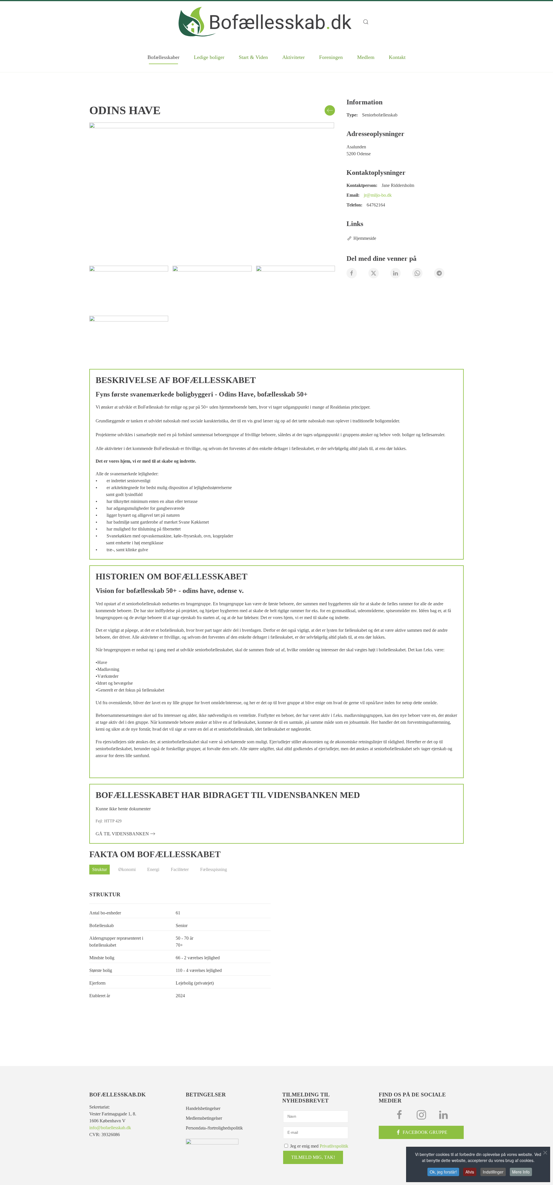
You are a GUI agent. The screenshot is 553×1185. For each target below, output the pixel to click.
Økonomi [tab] (127, 869)
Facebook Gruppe (425, 1132)
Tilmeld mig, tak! (313, 1157)
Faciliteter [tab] (180, 869)
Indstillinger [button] (493, 1172)
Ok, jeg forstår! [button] (443, 1172)
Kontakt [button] (397, 57)
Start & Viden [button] (253, 57)
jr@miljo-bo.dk (378, 195)
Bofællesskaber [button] (163, 57)
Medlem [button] (365, 57)
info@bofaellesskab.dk (110, 1127)
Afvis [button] (469, 1172)
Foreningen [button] (331, 57)
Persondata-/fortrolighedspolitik (214, 1127)
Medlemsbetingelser (204, 1118)
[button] (368, 22)
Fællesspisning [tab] (213, 869)
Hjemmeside (364, 238)
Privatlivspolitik (334, 1146)
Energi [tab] (153, 869)
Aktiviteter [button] (293, 57)
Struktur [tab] (99, 869)
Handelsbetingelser (203, 1108)
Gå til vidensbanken (122, 833)
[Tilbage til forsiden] (265, 22)
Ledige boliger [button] (209, 57)
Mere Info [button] (521, 1172)
